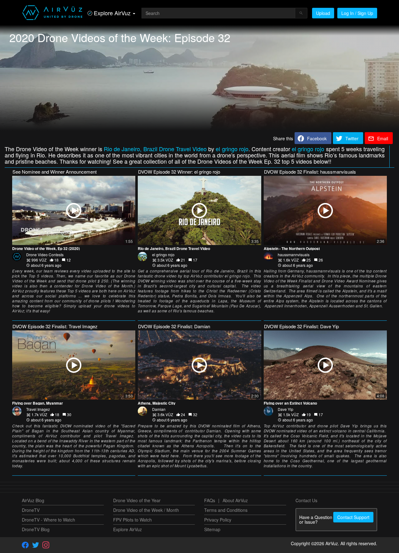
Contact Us (306, 500)
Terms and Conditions (226, 510)
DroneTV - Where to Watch (48, 520)
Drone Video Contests (45, 254)
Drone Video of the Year (137, 500)
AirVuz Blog (33, 500)
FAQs (209, 500)
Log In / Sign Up (357, 13)
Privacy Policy (217, 520)
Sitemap (212, 529)
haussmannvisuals (294, 254)
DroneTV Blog (36, 529)
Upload (323, 13)
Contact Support (353, 517)
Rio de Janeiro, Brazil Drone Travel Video (155, 149)
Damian (159, 409)
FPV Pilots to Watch (132, 520)
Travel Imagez (38, 409)
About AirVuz (235, 500)
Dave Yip (285, 409)
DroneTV (31, 510)
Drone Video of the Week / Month (146, 510)
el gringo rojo (232, 149)
